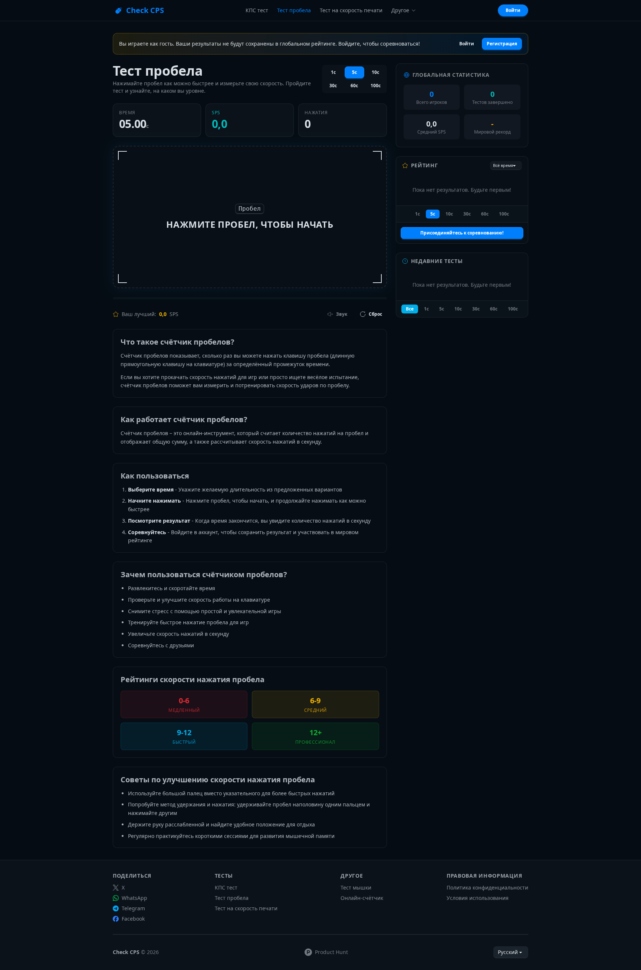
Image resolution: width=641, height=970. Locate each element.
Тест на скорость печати (351, 10)
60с (354, 85)
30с (333, 85)
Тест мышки (356, 887)
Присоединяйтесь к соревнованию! (461, 233)
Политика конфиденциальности (487, 887)
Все (410, 309)
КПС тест (257, 10)
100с (376, 85)
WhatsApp (134, 897)
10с (375, 72)
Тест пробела (294, 10)
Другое (400, 10)
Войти (513, 10)
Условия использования (478, 897)
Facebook (133, 918)
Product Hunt (331, 952)
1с (333, 72)
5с (354, 72)
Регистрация (502, 43)
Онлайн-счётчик (362, 897)
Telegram (133, 908)
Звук (341, 314)
